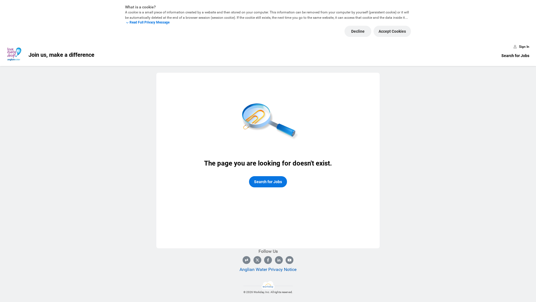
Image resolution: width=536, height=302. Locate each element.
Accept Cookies (392, 31)
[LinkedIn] (279, 260)
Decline (358, 31)
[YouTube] (289, 260)
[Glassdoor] (246, 260)
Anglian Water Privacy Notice (268, 269)
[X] (257, 260)
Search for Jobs (515, 55)
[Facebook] (268, 260)
